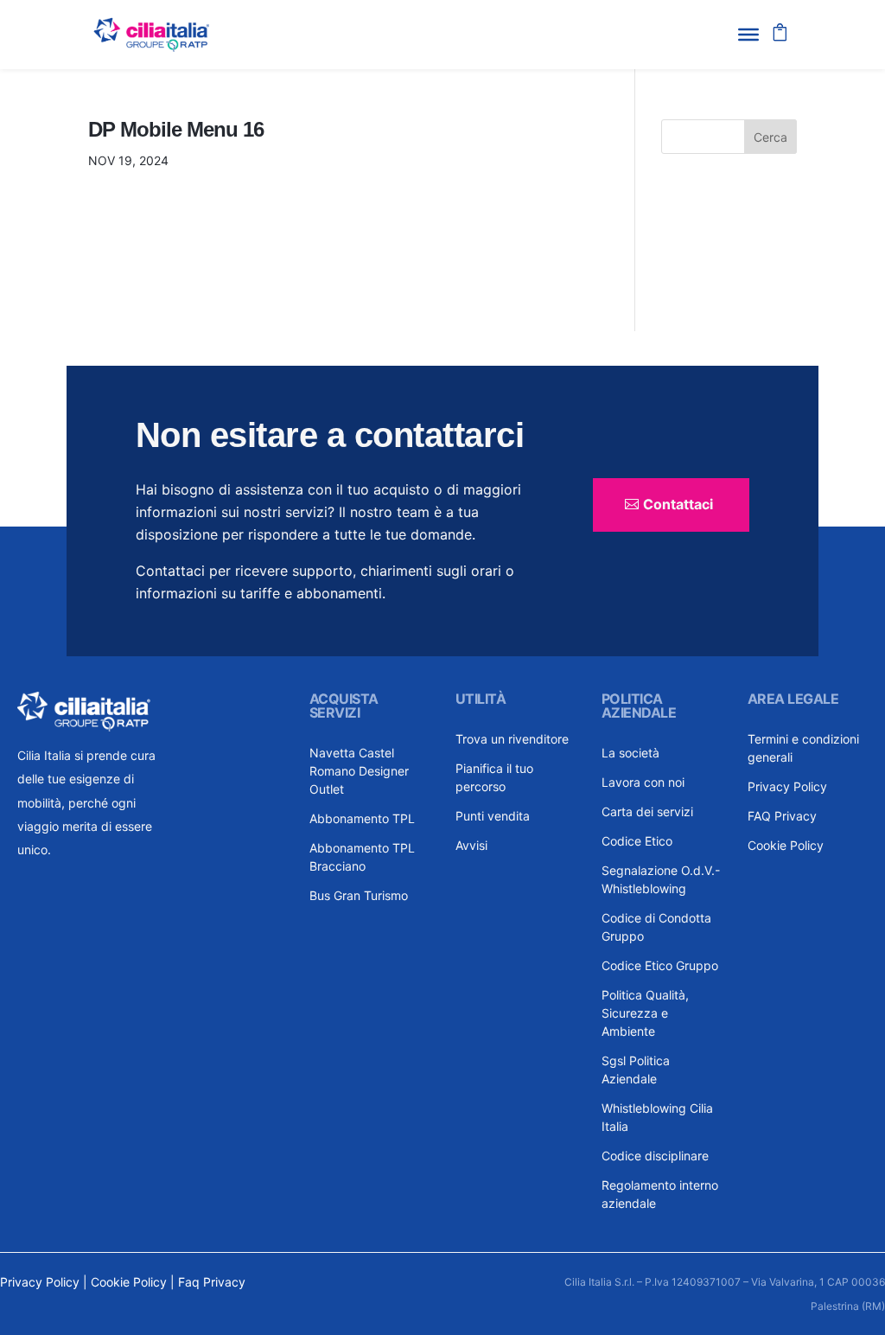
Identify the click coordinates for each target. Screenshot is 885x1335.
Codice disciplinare (655, 1155)
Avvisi (471, 845)
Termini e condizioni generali (803, 747)
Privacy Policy (787, 786)
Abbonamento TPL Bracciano (362, 856)
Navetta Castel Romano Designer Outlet (359, 770)
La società (630, 752)
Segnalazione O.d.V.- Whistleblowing (661, 879)
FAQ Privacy (782, 815)
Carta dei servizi (647, 811)
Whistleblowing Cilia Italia (657, 1117)
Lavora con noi (643, 782)
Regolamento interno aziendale (660, 1194)
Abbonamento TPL (362, 818)
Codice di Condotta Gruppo (656, 926)
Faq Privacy (211, 1281)
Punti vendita (492, 815)
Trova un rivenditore (512, 738)
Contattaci (678, 504)
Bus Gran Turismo (358, 895)
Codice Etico (637, 841)
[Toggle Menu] (748, 35)
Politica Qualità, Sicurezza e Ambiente (645, 1012)
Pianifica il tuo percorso (494, 777)
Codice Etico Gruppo (660, 965)
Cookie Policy (786, 845)
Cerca (770, 137)
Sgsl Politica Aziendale (636, 1069)
